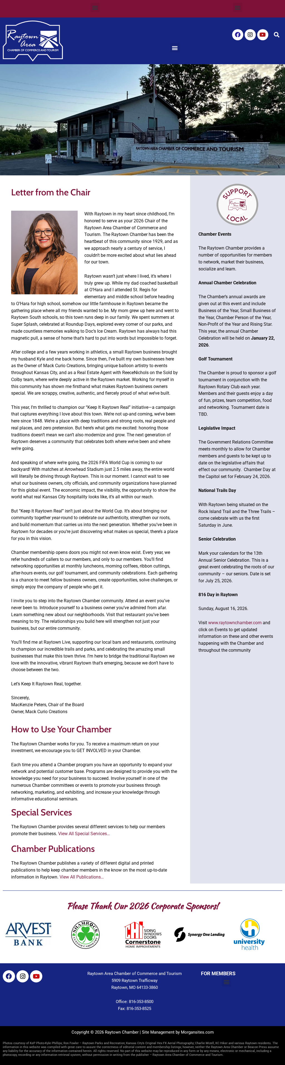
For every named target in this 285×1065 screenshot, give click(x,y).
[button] (95, 7)
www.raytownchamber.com (235, 622)
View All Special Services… (84, 833)
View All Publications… (82, 877)
